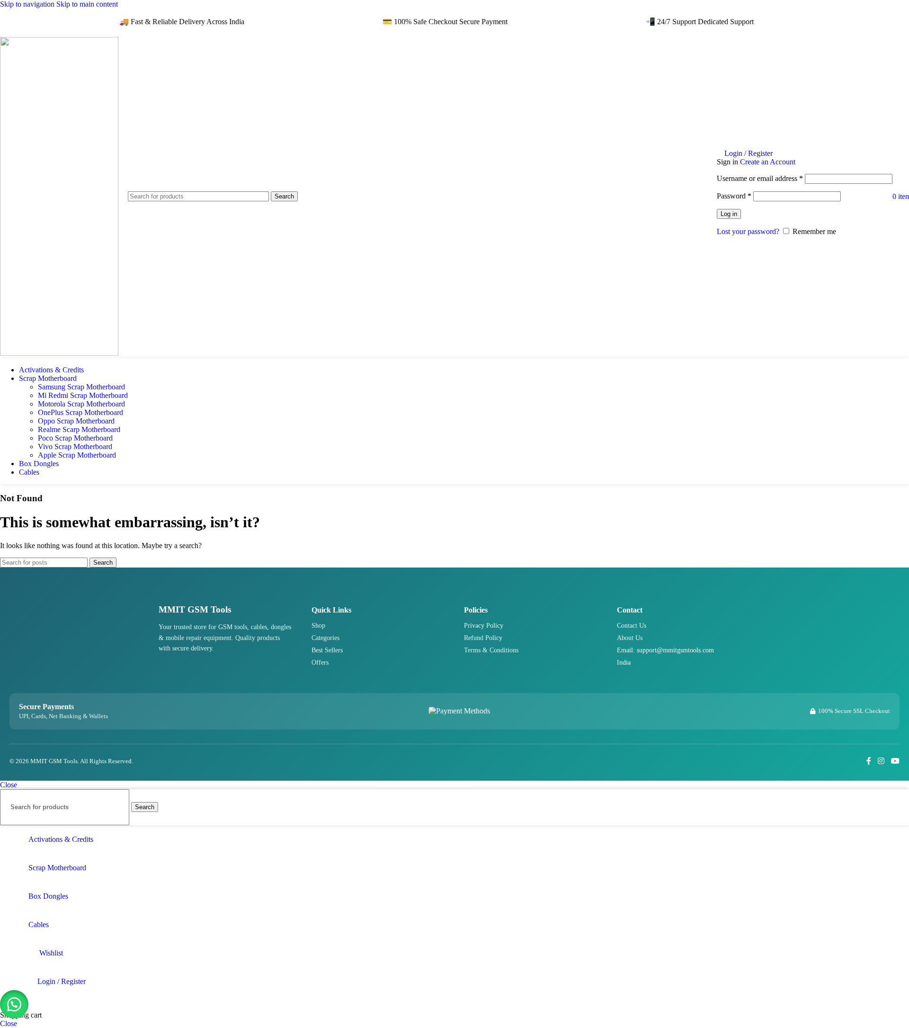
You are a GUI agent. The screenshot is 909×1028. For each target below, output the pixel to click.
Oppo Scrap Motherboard (76, 421)
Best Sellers (327, 650)
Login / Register (61, 981)
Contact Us (631, 625)
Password (734, 196)
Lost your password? (748, 231)
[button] (14, 1004)
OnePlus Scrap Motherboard (80, 412)
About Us (629, 637)
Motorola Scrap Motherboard (81, 404)
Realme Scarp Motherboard (79, 429)
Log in (729, 213)
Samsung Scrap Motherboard (81, 387)
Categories (325, 637)
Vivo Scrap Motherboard (75, 446)
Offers (320, 662)
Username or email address (760, 178)
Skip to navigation (28, 4)
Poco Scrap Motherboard (75, 438)
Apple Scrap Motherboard (77, 455)
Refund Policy (483, 637)
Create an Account (767, 162)
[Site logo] (59, 353)
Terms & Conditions (491, 650)
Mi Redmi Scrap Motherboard (83, 395)
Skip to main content (87, 4)
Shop (318, 625)
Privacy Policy (483, 625)
